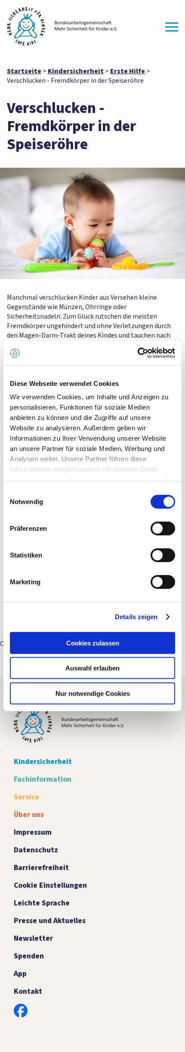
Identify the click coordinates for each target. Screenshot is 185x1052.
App (20, 973)
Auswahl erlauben (92, 668)
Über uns (29, 814)
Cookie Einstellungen (50, 885)
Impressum (33, 832)
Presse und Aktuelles (50, 920)
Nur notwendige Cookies (93, 693)
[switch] (163, 528)
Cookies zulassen (92, 642)
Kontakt (28, 991)
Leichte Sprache (42, 903)
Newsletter (33, 938)
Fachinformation (42, 779)
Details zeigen (136, 616)
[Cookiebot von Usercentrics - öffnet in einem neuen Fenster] (137, 353)
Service (26, 797)
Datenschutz (36, 850)
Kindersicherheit (43, 761)
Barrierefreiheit (41, 867)
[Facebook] (21, 1011)
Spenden (29, 956)
